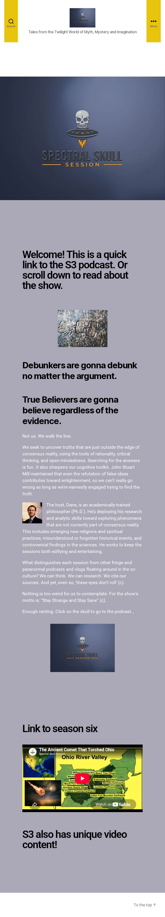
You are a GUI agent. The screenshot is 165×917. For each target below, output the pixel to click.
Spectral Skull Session (44, 905)
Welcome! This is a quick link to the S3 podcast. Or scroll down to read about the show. (75, 270)
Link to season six (59, 728)
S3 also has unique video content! (74, 839)
